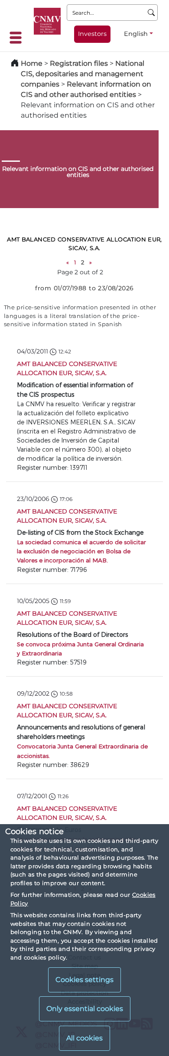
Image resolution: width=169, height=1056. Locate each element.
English (136, 34)
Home (31, 63)
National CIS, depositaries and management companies (82, 73)
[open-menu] (18, 38)
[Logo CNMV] (47, 21)
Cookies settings (84, 980)
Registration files (79, 63)
